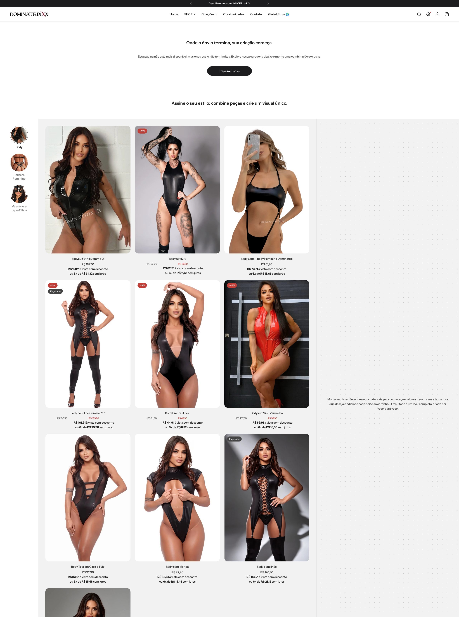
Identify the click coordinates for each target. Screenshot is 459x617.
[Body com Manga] (177, 497)
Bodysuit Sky (177, 258)
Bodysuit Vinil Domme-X (88, 258)
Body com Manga (177, 566)
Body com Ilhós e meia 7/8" (87, 413)
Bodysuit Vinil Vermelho (267, 413)
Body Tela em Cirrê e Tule (88, 566)
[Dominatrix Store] (29, 14)
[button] (191, 3)
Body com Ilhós (267, 566)
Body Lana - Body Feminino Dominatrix (267, 258)
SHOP (188, 14)
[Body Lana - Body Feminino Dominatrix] (266, 189)
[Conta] (437, 14)
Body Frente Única (177, 413)
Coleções (208, 14)
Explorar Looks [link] (229, 71)
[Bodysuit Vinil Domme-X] (88, 189)
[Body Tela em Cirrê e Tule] (88, 497)
